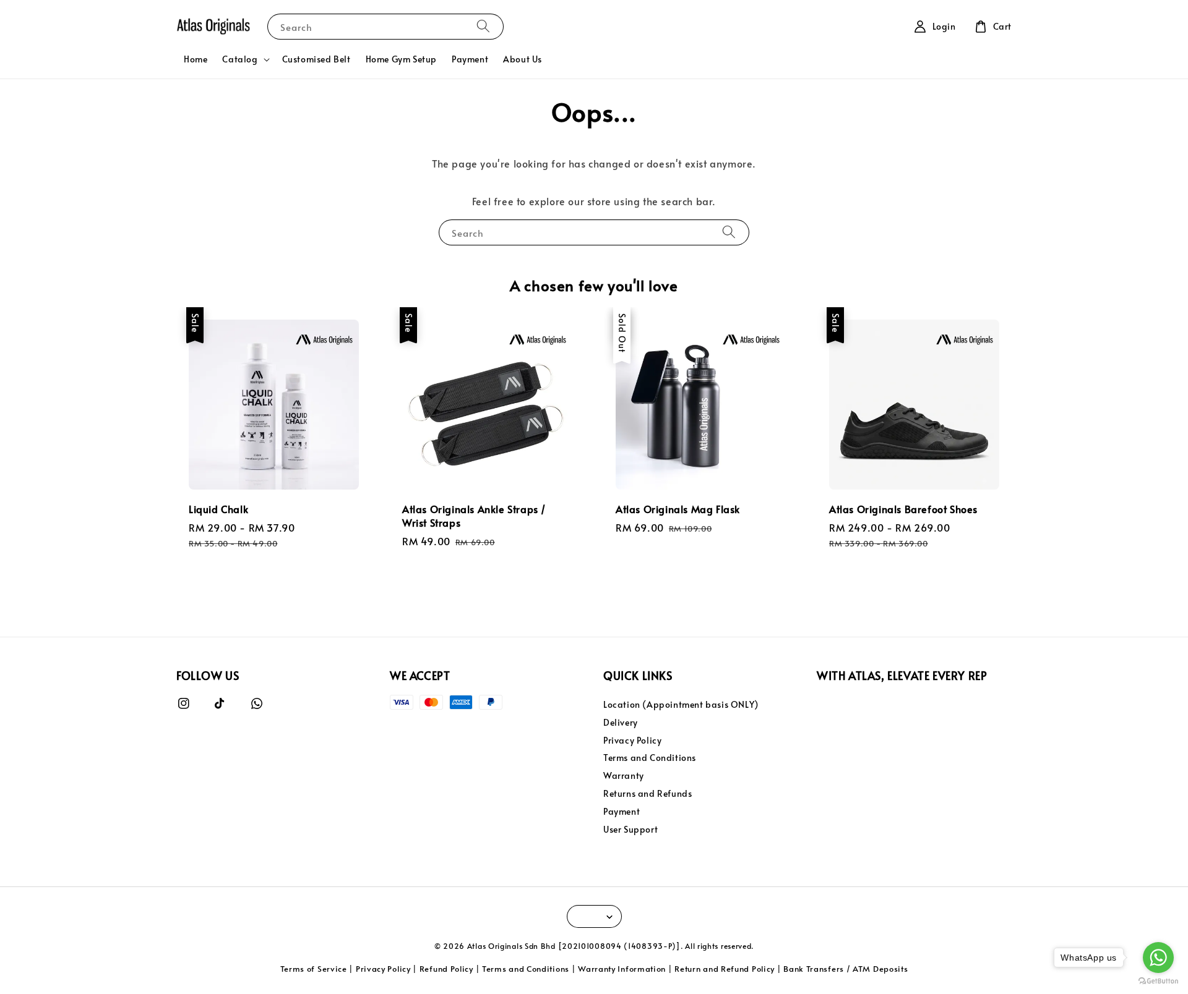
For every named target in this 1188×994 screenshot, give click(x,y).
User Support (630, 829)
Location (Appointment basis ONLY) (681, 704)
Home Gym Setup (401, 59)
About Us (522, 59)
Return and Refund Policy (724, 968)
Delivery (620, 722)
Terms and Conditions (649, 757)
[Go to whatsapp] (1158, 957)
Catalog (239, 59)
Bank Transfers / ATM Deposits (845, 968)
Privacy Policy (632, 740)
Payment (470, 59)
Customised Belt (316, 59)
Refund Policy (446, 968)
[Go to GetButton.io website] (1158, 981)
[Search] (483, 26)
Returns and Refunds (647, 793)
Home (195, 59)
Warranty (623, 775)
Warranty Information (622, 968)
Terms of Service (313, 968)
